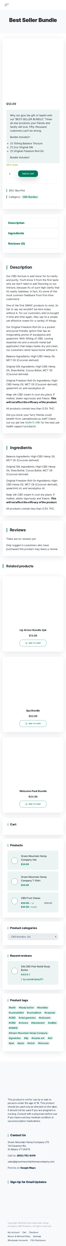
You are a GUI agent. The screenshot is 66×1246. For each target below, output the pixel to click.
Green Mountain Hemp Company (29, 1033)
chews (24, 1022)
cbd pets (45, 1017)
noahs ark (39, 1038)
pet (12, 1043)
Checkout (34, 1232)
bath (13, 1007)
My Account (14, 1232)
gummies (15, 1038)
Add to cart (28, 173)
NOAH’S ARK (32, 422)
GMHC (14, 1027)
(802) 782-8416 (26, 1155)
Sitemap (37, 1236)
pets (21, 1043)
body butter (27, 1007)
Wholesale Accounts (18, 1240)
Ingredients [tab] (16, 233)
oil (50, 1038)
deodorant (39, 1022)
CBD (13, 1017)
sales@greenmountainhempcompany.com (31, 1161)
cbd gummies (28, 1017)
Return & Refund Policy (19, 1236)
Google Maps (28, 1167)
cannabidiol (17, 1012)
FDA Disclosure (38, 1240)
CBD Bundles (30, 196)
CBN (13, 1022)
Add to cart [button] (35, 643)
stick (32, 1043)
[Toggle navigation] (7, 5)
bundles (43, 1007)
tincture (44, 1043)
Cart (24, 1232)
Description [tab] (16, 223)
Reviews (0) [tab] (16, 243)
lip (27, 1038)
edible (53, 1022)
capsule (50, 1012)
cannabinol (35, 1012)
